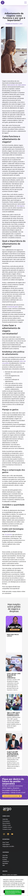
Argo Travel (6, 842)
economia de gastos (12, 306)
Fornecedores (6, 821)
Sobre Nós (5, 819)
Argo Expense (6, 844)
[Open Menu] (25, 2)
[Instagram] (4, 834)
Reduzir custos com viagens (10, 874)
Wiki (4, 865)
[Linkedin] (8, 834)
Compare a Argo (7, 829)
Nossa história (6, 823)
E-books (5, 859)
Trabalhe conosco (7, 827)
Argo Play (5, 855)
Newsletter (5, 863)
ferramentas (8, 534)
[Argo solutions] (2, 2)
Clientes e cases (7, 825)
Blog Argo (5, 857)
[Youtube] (12, 834)
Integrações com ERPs (8, 846)
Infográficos (6, 861)
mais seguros (20, 206)
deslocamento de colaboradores (16, 85)
